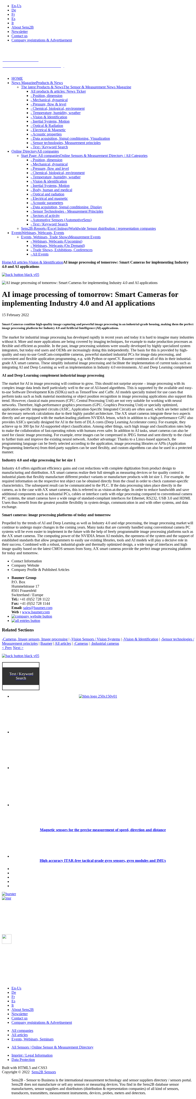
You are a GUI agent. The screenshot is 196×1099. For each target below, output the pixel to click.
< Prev (7, 648)
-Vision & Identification (45, 262)
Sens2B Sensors (44, 1072)
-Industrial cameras (105, 643)
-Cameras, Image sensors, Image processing (35, 639)
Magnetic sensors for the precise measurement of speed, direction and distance (103, 830)
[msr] (6, 898)
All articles (19, 262)
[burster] (9, 894)
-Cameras (81, 643)
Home (6, 262)
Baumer (46, 643)
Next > (18, 648)
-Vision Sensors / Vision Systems (95, 639)
